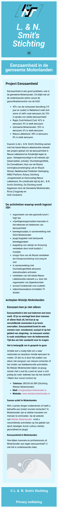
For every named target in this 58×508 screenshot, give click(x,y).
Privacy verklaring (29, 502)
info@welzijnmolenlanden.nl (32, 390)
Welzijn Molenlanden (21, 419)
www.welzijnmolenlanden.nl (36, 393)
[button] (29, 53)
